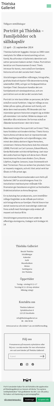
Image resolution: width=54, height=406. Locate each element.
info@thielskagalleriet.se (27, 318)
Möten (27, 266)
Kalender (27, 257)
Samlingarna (27, 269)
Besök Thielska (27, 251)
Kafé (27, 260)
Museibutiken (27, 263)
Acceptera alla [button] (43, 399)
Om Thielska (27, 272)
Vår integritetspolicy (12, 399)
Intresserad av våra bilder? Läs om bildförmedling (26, 326)
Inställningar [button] (29, 399)
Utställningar (27, 254)
